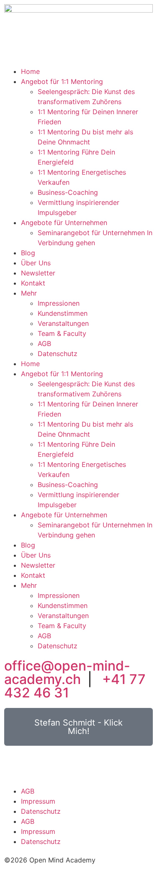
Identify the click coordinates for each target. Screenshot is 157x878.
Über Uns (36, 263)
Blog (28, 253)
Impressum (38, 801)
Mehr (29, 293)
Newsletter (38, 273)
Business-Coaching (68, 192)
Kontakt (33, 283)
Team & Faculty (62, 333)
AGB (44, 343)
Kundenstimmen (63, 313)
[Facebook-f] (14, 764)
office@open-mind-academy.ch (67, 672)
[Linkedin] (37, 764)
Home (30, 71)
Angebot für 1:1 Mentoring (62, 81)
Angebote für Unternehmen (64, 222)
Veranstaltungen (63, 323)
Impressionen (59, 303)
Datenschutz (57, 353)
